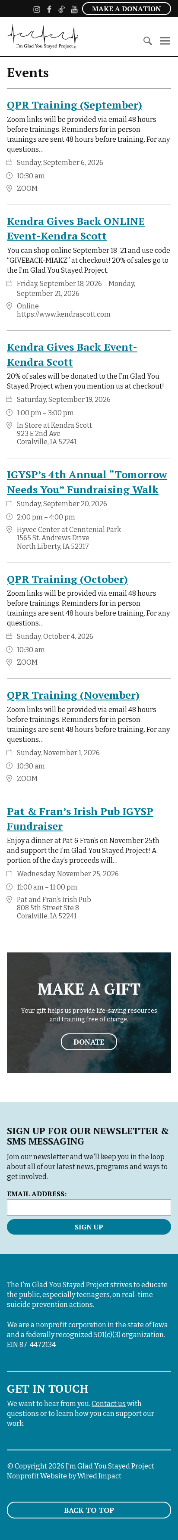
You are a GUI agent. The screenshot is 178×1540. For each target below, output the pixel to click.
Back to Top (89, 1510)
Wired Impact (99, 1476)
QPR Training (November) (73, 695)
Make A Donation (126, 8)
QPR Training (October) (67, 579)
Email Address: (37, 1193)
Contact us (109, 1404)
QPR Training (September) (74, 105)
